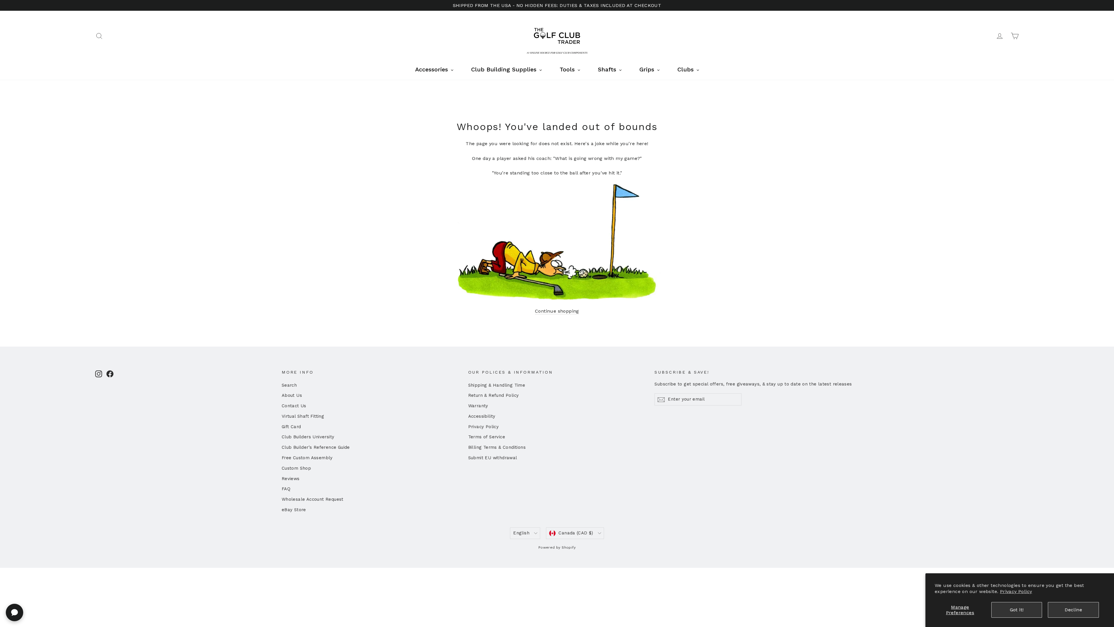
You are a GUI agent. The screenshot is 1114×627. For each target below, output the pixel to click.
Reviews (291, 478)
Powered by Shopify (557, 547)
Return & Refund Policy (493, 395)
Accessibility (481, 416)
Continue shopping (557, 311)
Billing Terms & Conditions (497, 447)
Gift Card (291, 426)
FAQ (286, 488)
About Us (292, 395)
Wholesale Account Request (312, 499)
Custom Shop (296, 468)
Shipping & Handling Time (496, 385)
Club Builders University (308, 436)
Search (289, 385)
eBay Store (294, 509)
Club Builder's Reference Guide (316, 447)
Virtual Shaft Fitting (303, 416)
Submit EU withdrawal (492, 457)
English (521, 533)
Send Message (155, 582)
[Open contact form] (14, 612)
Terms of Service (486, 436)
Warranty (478, 405)
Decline (1073, 609)
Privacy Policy (1016, 591)
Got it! (1017, 609)
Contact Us (294, 405)
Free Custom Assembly (307, 457)
